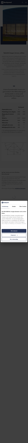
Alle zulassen (14, 230)
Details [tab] (14, 206)
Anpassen (13, 235)
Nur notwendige (14, 239)
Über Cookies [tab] (22, 206)
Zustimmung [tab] (5, 206)
